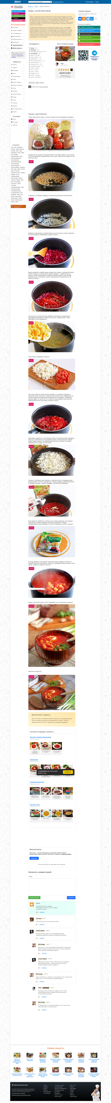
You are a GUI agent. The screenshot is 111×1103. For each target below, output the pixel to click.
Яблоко (16, 201)
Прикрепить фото (34, 897)
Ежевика (16, 154)
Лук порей (17, 170)
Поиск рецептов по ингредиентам (18, 206)
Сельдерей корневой (15, 187)
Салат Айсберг (17, 181)
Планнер (16, 13)
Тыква (18, 194)
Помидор (18, 179)
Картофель (22, 167)
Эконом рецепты (18, 45)
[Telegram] (88, 19)
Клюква (18, 169)
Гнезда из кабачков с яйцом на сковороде (94, 1061)
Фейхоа (20, 198)
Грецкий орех (14, 152)
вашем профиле (66, 854)
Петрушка (13, 179)
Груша (19, 152)
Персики (20, 178)
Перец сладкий (14, 178)
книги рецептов (43, 86)
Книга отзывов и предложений (18, 7)
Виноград (22, 149)
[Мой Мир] (92, 19)
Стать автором (47, 1093)
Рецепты (30, 6)
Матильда (41, 944)
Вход (97, 2)
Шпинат (13, 201)
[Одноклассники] (84, 19)
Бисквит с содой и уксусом (68, 1074)
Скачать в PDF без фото (87, 40)
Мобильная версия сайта (21, 1085)
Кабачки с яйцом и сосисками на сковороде (68, 1061)
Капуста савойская (15, 167)
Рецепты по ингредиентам (60, 1088)
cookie (45, 773)
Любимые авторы (19, 15)
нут (34, 51)
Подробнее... (65, 722)
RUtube (71, 1093)
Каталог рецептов (59, 1086)
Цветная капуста (18, 199)
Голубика (13, 150)
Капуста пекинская (15, 165)
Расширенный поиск (58, 1)
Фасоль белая (18, 196)
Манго (19, 172)
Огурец (17, 174)
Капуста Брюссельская (16, 161)
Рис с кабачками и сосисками (55, 1074)
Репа (12, 181)
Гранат (20, 150)
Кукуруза (23, 169)
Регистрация (90, 2)
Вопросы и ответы (59, 1094)
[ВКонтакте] (80, 19)
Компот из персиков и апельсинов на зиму (17, 1061)
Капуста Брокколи (15, 159)
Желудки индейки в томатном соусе (17, 1074)
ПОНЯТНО (67, 772)
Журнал (16, 18)
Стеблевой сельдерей (16, 190)
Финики (12, 199)
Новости (45, 1088)
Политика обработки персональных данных (21, 1095)
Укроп (21, 194)
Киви (12, 169)
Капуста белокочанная (16, 158)
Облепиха (13, 174)
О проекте (46, 1086)
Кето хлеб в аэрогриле (30, 1060)
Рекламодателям (47, 1091)
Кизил (15, 169)
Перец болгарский (15, 176)
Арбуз (15, 147)
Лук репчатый (14, 172)
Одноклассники (73, 1096)
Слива (22, 187)
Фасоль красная (14, 198)
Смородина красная (15, 188)
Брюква (17, 149)
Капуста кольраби (15, 163)
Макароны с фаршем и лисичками (42, 1061)
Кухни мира (57, 1091)
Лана (62, 63)
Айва (12, 147)
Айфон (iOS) (20, 55)
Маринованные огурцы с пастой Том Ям (42, 1075)
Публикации (57, 1093)
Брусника (13, 149)
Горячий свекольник (37, 782)
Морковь (23, 172)
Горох (17, 150)
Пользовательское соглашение (18, 1093)
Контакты (46, 1090)
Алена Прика (40, 930)
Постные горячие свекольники (40, 737)
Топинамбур (13, 194)
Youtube (72, 1091)
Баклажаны (19, 147)
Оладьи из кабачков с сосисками (81, 1075)
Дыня (12, 154)
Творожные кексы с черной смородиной (29, 1075)
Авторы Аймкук (18, 20)
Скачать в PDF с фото (86, 37)
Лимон (12, 170)
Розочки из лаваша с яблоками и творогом (55, 1061)
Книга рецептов (18, 11)
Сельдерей (13, 185)
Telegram (72, 1090)
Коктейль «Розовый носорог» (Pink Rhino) (93, 1075)
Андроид (14, 57)
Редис (22, 179)
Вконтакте (72, 1094)
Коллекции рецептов (59, 1090)
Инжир (21, 156)
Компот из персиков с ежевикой (81, 1061)
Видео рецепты (17, 48)
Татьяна (38, 918)
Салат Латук (14, 183)
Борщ (36, 6)
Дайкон (22, 152)
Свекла (18, 183)
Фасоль (12, 196)
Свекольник (34, 759)
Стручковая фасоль (15, 192)
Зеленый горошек (15, 156)
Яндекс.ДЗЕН (73, 1088)
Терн (21, 192)
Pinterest (72, 1086)
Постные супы (35, 804)
